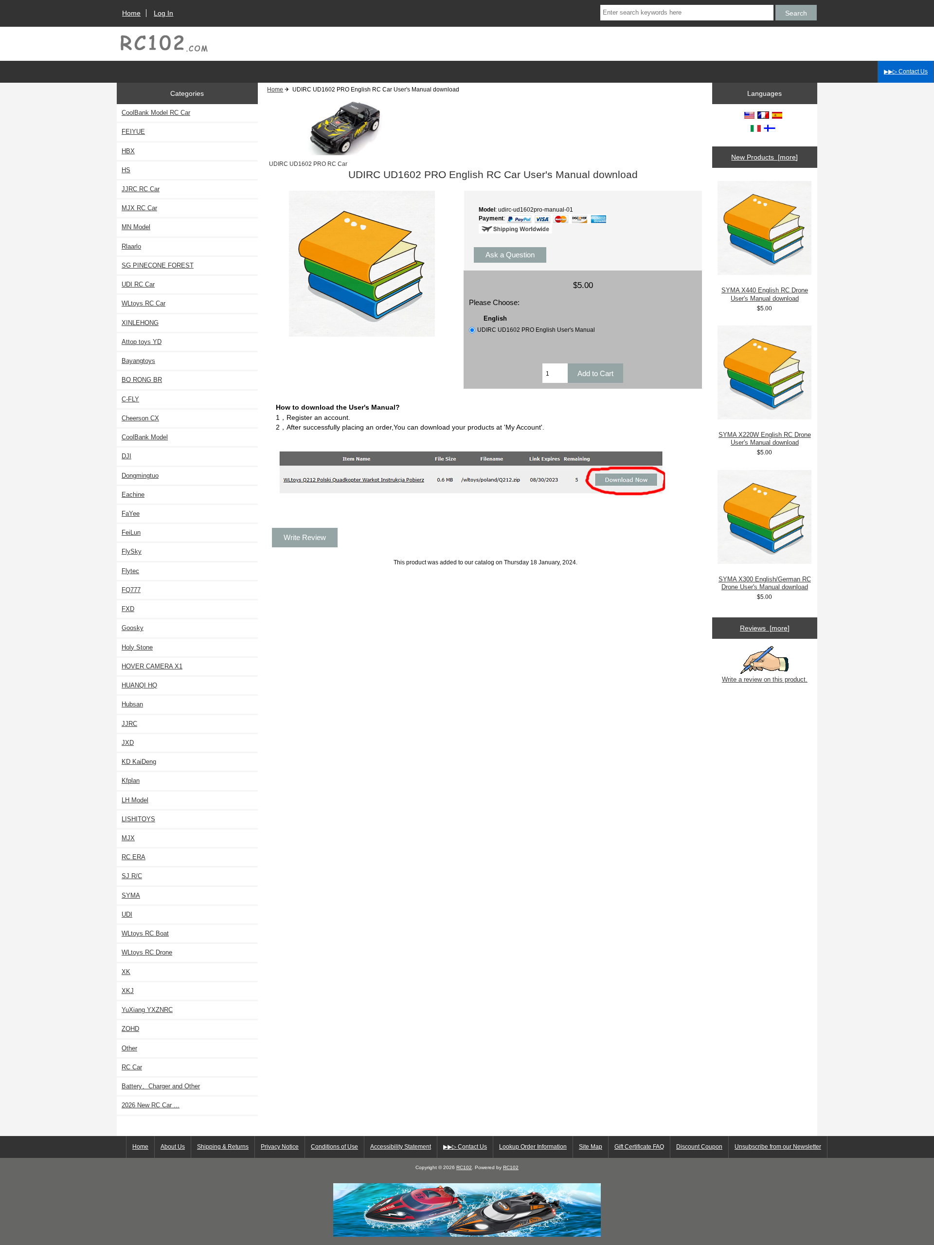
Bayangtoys (138, 360)
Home (131, 13)
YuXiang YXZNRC (147, 1009)
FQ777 (131, 590)
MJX (128, 838)
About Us (173, 1146)
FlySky (132, 551)
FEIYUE (133, 131)
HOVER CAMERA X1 (152, 666)
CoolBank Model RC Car (156, 112)
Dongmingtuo (140, 475)
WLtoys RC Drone (147, 952)
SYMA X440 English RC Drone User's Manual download (764, 294)
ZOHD (130, 1028)
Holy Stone (137, 647)
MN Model (136, 227)
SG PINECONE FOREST (158, 265)
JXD (128, 742)
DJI (126, 456)
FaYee (131, 513)
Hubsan (132, 704)
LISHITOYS (138, 819)
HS (126, 170)
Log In (163, 13)
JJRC (129, 723)
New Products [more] (764, 157)
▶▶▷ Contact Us (906, 71)
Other (129, 1048)
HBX (128, 151)
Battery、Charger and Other (161, 1086)
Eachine (133, 494)
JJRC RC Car (141, 189)
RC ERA (133, 857)
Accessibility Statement (400, 1146)
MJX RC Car (139, 208)
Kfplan (131, 780)
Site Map (590, 1146)
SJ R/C (132, 876)
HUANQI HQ (139, 685)
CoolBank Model (145, 437)
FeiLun (131, 532)
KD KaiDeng (139, 761)
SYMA (131, 895)
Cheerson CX (140, 418)
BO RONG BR (142, 379)
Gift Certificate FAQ (639, 1146)
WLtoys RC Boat (145, 933)
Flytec (130, 571)
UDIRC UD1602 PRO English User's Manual (536, 329)
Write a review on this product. (765, 679)
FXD (128, 609)
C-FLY (130, 399)
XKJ (128, 990)
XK (126, 971)
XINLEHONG (140, 322)
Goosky (133, 628)
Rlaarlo (131, 246)
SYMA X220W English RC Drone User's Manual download (764, 438)
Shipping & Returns (223, 1146)
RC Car (132, 1067)
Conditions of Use (334, 1146)
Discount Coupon (699, 1146)
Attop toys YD (142, 341)
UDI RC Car (138, 284)
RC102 (464, 1167)
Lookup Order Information (533, 1146)
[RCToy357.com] (467, 1234)
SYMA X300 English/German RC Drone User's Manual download (764, 583)
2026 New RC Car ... (151, 1105)
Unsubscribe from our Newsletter (778, 1146)
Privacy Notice (280, 1146)
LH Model (135, 800)
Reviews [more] (765, 628)
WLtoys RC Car (143, 303)
